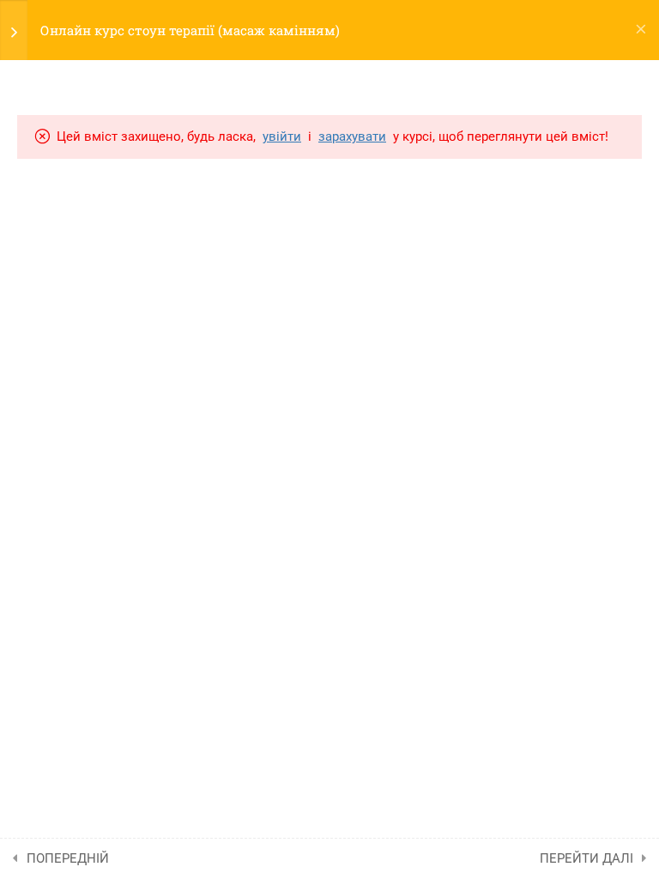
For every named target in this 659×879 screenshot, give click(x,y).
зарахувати (352, 136)
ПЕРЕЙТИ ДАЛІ (586, 858)
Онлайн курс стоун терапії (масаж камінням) (190, 30)
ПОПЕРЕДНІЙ (68, 858)
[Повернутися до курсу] (641, 30)
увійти (282, 136)
